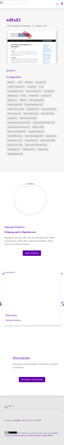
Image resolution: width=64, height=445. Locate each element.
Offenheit (33, 109)
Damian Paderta (21, 26)
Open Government (17, 131)
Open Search (31, 140)
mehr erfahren (32, 253)
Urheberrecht (28, 149)
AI (20, 82)
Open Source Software (36, 145)
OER (23, 100)
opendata (12, 118)
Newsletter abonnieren (32, 379)
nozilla (17, 420)
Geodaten (49, 91)
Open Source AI (15, 145)
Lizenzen (45, 96)
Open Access (49, 109)
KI (23, 96)
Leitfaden (33, 96)
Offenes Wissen (16, 109)
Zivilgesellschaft (15, 154)
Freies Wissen (33, 91)
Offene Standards (33, 105)
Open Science (15, 140)
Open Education (28, 118)
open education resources (43, 122)
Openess (38, 127)
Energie (31, 87)
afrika (11, 82)
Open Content (14, 113)
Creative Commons (16, 87)
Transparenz (13, 149)
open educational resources (19, 122)
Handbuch (13, 96)
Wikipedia (43, 149)
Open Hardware (15, 136)
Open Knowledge (34, 136)
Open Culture (31, 113)
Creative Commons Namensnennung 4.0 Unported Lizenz (31, 434)
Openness (51, 136)
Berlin (28, 82)
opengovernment (36, 131)
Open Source (48, 140)
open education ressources (19, 127)
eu (41, 87)
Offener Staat (15, 105)
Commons (41, 82)
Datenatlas (11, 315)
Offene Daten (36, 100)
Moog (12, 100)
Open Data (47, 113)
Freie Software (15, 91)
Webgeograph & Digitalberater (20, 232)
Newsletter (21, 358)
